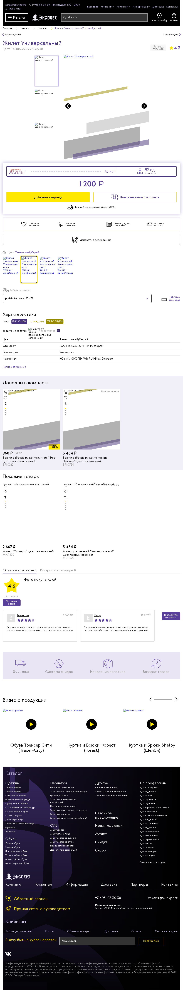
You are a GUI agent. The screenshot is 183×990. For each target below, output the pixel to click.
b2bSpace (92, 6)
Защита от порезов (60, 814)
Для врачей (146, 795)
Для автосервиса (149, 787)
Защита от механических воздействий (63, 800)
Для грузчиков (147, 803)
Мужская (10, 827)
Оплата (136, 931)
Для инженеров (148, 811)
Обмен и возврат (79, 931)
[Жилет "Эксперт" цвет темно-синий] (31, 513)
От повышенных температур (20, 807)
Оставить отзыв (12, 603)
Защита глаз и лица (60, 833)
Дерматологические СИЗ (63, 849)
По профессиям (153, 783)
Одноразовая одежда (16, 803)
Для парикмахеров (150, 839)
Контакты (172, 6)
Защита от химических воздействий (68, 818)
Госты (49, 931)
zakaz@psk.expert (15, 4)
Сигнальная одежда (15, 795)
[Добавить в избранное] (5, 398)
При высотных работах (62, 845)
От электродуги (13, 815)
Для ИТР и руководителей (153, 815)
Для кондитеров (148, 819)
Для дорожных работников (154, 807)
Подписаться (151, 941)
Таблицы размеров (18, 931)
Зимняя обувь (12, 847)
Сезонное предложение (106, 815)
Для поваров (147, 847)
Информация (140, 6)
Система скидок (166, 931)
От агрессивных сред (16, 811)
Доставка (158, 6)
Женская (10, 831)
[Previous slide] (68, 106)
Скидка (101, 842)
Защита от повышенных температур (68, 810)
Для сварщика (147, 855)
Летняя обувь (12, 843)
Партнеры (139, 884)
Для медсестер (148, 827)
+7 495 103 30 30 (108, 898)
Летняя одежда (13, 787)
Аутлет (101, 833)
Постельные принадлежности (110, 791)
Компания (106, 6)
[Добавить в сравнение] (5, 403)
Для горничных (148, 799)
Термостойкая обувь (16, 855)
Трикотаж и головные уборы (20, 823)
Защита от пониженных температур (68, 791)
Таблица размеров (174, 298)
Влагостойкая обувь (16, 859)
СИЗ (54, 825)
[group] (106, 107)
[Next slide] (144, 106)
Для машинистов (149, 823)
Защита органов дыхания (63, 837)
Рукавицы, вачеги (59, 795)
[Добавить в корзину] (5, 392)
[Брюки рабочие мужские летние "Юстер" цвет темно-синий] (91, 419)
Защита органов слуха (62, 841)
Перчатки (58, 783)
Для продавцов (148, 851)
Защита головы (58, 829)
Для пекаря (146, 843)
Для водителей (148, 791)
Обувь (10, 838)
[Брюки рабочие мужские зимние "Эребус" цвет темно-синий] (31, 419)
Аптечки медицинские (106, 787)
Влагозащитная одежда (17, 799)
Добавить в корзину (48, 197)
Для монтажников (149, 831)
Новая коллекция (109, 825)
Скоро (100, 850)
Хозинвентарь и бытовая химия (111, 795)
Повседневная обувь (16, 851)
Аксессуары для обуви (17, 863)
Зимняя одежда (13, 791)
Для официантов (149, 835)
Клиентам (122, 6)
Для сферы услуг (14, 819)
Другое (101, 783)
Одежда (12, 783)
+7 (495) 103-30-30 (39, 4)
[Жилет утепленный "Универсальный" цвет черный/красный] (91, 513)
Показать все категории (152, 862)
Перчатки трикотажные (62, 787)
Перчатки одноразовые (62, 806)
